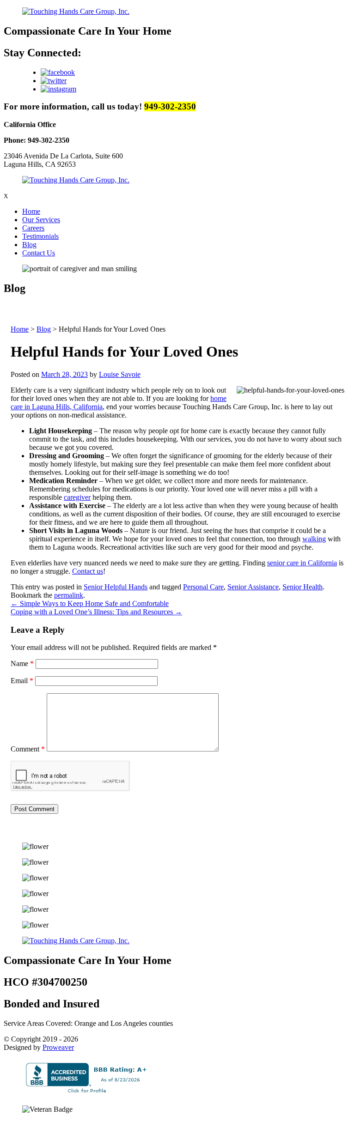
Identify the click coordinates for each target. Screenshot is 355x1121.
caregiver (77, 497)
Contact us (87, 571)
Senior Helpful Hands (115, 587)
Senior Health (302, 587)
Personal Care (203, 587)
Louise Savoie (120, 374)
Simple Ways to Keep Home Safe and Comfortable (90, 603)
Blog (29, 244)
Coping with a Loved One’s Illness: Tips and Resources (96, 612)
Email (22, 681)
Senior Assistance (253, 587)
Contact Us (38, 253)
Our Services (41, 220)
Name (22, 663)
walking (314, 539)
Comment (28, 749)
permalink (68, 595)
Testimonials (40, 236)
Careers (33, 228)
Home (31, 211)
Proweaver (58, 1047)
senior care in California (302, 563)
